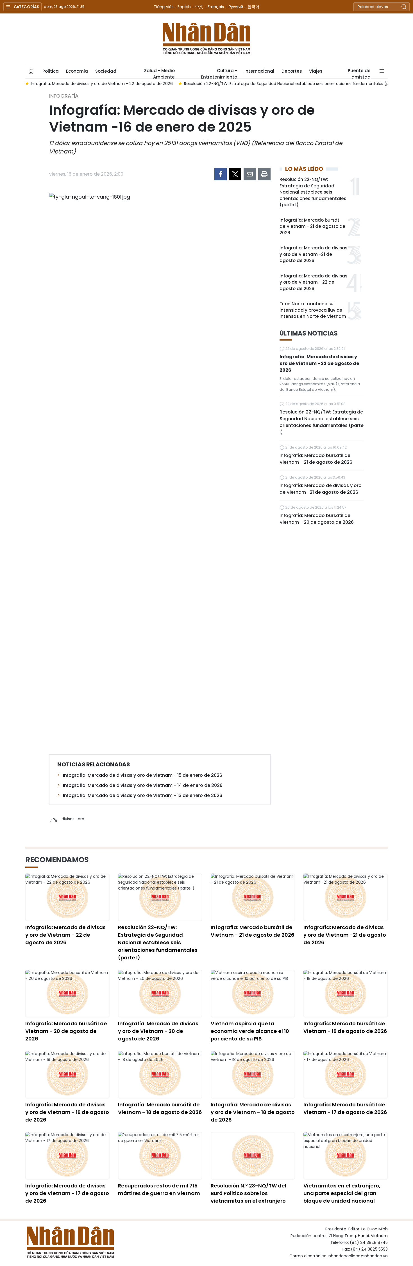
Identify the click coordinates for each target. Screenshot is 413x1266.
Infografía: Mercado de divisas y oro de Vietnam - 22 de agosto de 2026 (313, 282)
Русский (235, 7)
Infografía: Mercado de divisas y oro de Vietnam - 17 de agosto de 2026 (67, 1193)
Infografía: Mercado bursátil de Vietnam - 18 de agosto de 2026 (160, 1108)
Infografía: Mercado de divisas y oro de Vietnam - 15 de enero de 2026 (142, 775)
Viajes (315, 71)
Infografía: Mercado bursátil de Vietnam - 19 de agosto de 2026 (345, 1027)
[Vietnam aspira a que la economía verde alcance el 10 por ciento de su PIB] (253, 993)
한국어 (253, 7)
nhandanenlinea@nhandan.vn (358, 1256)
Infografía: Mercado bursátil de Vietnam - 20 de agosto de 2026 (317, 518)
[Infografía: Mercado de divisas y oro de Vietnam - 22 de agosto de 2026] (67, 897)
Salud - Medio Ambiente (159, 73)
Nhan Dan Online (206, 39)
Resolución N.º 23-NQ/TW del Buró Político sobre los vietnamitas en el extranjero (248, 1193)
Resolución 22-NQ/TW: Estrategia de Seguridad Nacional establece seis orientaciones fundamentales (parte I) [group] (292, 83)
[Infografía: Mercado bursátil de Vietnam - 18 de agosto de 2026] (160, 1075)
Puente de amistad (359, 73)
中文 (199, 7)
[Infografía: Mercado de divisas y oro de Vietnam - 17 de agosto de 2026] (67, 1156)
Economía (77, 71)
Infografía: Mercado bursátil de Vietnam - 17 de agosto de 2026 (345, 1108)
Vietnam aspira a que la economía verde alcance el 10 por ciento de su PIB (250, 1031)
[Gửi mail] (250, 174)
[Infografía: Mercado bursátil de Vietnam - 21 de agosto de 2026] (253, 897)
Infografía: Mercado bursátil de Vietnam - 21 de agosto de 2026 (312, 226)
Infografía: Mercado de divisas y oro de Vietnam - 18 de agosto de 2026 (253, 1112)
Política (50, 71)
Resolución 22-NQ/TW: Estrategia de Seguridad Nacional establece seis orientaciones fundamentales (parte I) (313, 192)
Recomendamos (57, 860)
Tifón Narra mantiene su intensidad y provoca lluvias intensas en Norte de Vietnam (313, 310)
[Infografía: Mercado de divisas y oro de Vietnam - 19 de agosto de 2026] (67, 1075)
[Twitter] (235, 174)
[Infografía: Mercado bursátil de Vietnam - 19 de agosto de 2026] (345, 993)
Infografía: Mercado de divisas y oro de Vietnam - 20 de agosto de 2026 (158, 1031)
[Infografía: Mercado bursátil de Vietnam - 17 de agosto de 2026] (345, 1075)
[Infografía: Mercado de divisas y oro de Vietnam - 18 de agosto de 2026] (253, 1075)
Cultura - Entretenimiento (219, 73)
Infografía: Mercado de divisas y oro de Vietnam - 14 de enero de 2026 (143, 785)
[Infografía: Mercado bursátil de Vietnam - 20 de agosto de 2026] (67, 993)
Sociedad (105, 71)
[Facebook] (220, 174)
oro (81, 819)
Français (216, 7)
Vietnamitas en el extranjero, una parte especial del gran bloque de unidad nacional (341, 1193)
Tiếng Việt (163, 7)
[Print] (264, 174)
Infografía (64, 95)
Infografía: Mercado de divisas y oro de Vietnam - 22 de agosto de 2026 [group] (102, 83)
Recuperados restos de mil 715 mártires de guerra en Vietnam (159, 1189)
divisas (68, 819)
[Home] (31, 71)
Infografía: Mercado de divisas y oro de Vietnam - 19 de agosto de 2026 (67, 1112)
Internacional (259, 71)
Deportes (292, 71)
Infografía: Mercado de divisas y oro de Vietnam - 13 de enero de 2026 (142, 795)
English (184, 7)
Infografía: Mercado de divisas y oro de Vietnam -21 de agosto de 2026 (313, 254)
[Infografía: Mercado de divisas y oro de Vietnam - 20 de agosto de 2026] (160, 993)
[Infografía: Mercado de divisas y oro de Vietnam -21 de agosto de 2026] (345, 897)
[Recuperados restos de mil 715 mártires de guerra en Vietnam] (160, 1156)
